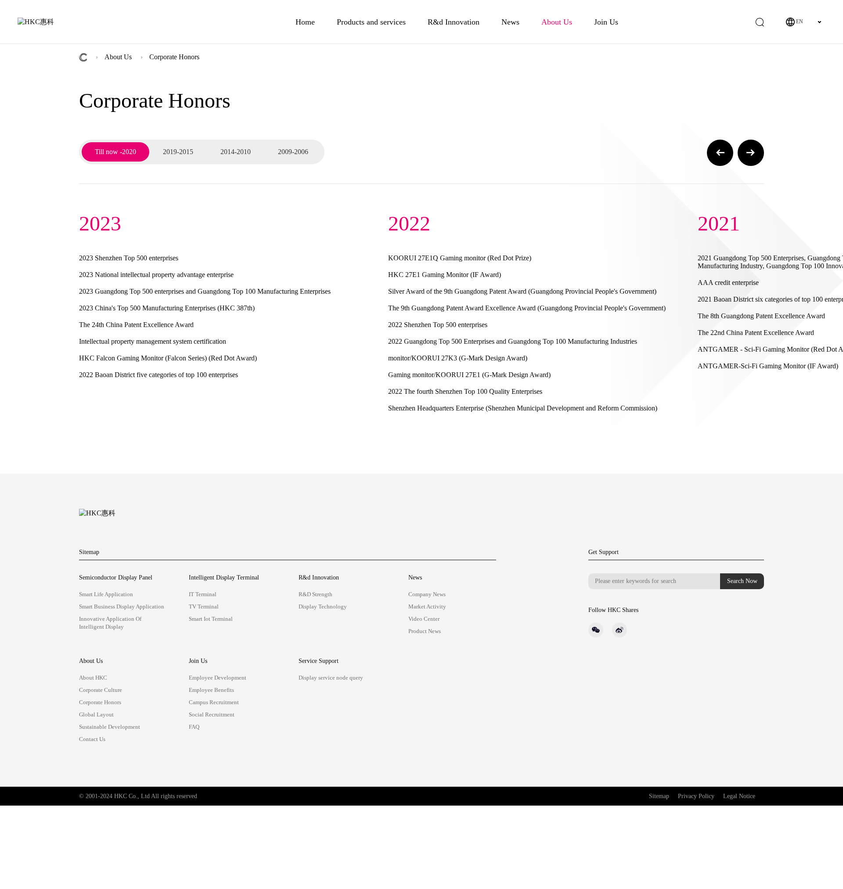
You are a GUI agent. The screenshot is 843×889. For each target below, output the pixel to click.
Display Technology (323, 606)
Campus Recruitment (214, 702)
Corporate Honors (174, 57)
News (510, 22)
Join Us (606, 22)
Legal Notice (739, 796)
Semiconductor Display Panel (115, 577)
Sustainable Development (109, 726)
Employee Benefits (211, 690)
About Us (556, 22)
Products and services (371, 22)
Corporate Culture (100, 690)
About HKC (93, 677)
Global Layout (96, 714)
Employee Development (217, 677)
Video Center (424, 618)
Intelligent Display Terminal (224, 577)
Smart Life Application (106, 594)
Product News (424, 631)
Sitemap (89, 552)
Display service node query (331, 677)
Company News (427, 594)
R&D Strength (315, 594)
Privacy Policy (696, 796)
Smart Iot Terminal (211, 618)
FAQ (194, 726)
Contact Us (92, 739)
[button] (720, 153)
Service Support (319, 661)
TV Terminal (204, 606)
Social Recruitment (211, 714)
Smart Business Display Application (121, 606)
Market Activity (427, 606)
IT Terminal (202, 594)
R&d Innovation (453, 22)
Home (305, 22)
